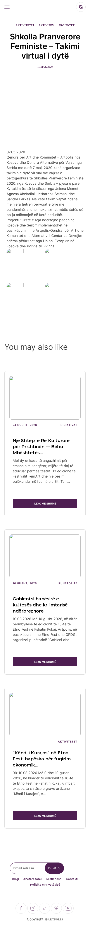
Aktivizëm (46, 25)
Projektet (66, 25)
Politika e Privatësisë (45, 884)
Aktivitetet (25, 25)
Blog (15, 879)
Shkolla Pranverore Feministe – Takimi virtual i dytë (45, 46)
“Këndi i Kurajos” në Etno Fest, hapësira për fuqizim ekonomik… (42, 759)
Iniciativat (68, 425)
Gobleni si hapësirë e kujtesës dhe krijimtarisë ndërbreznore (40, 605)
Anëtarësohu (32, 879)
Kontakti (72, 879)
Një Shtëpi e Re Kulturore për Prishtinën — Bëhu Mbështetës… (41, 446)
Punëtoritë (68, 583)
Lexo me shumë (45, 503)
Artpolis (55, 919)
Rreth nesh (53, 879)
